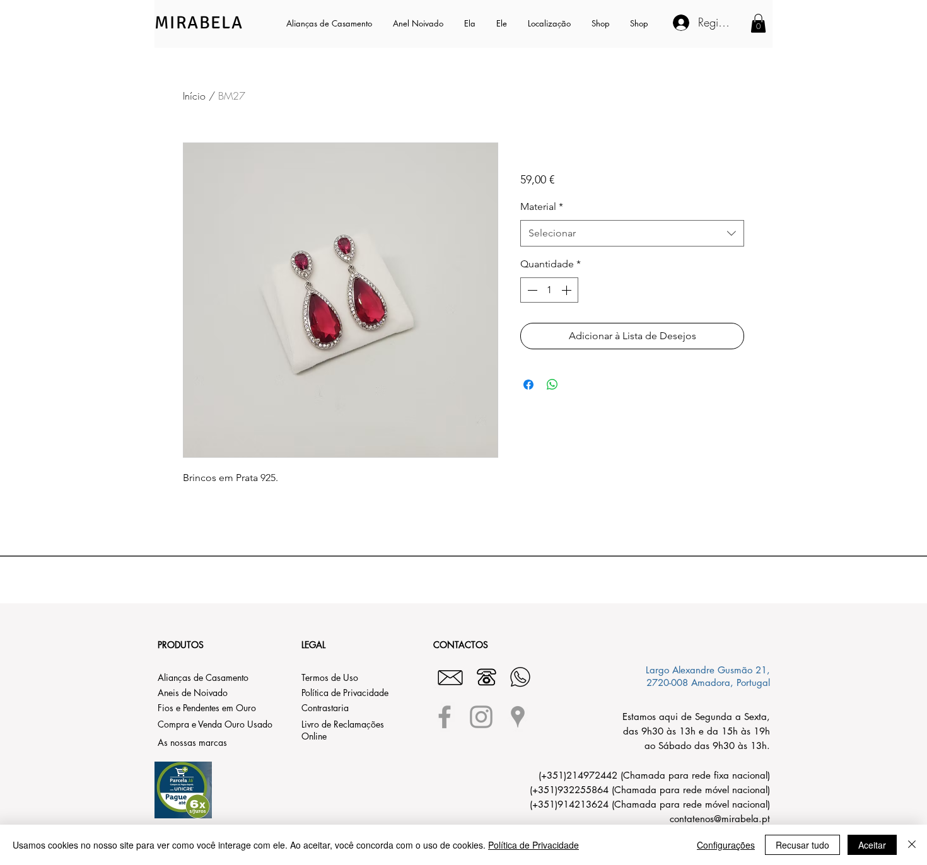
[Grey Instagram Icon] (481, 717)
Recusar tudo (802, 845)
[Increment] (567, 290)
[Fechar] (911, 845)
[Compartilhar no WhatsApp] (552, 384)
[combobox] (632, 233)
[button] (471, 23)
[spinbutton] (549, 290)
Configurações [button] (726, 845)
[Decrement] (531, 290)
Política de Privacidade (533, 845)
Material (541, 206)
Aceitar (872, 845)
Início (194, 96)
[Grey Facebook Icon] (444, 717)
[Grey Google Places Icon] (518, 717)
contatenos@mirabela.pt (720, 819)
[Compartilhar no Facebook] (528, 384)
